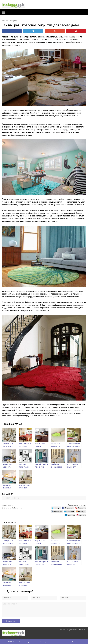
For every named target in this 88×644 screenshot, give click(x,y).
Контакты (82, 630)
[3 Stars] (7, 508)
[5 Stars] (10, 508)
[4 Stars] (9, 508)
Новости (62, 630)
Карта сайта (72, 630)
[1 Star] (3, 508)
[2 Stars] (5, 508)
